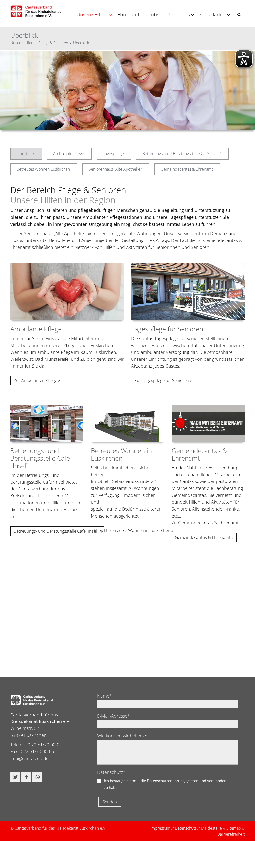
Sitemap (233, 828)
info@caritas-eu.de (29, 758)
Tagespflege (113, 153)
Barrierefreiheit (231, 834)
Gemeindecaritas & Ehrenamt (187, 169)
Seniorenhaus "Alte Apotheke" (115, 169)
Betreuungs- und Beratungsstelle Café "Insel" (181, 153)
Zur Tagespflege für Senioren (161, 380)
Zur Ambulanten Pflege (35, 380)
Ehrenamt (128, 14)
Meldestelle (211, 828)
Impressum (160, 828)
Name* (104, 696)
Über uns (179, 14)
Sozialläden (213, 14)
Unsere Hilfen (92, 14)
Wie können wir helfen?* (122, 736)
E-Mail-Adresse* (113, 716)
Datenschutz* (111, 772)
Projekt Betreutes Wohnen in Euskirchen (132, 530)
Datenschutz (185, 828)
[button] (239, 14)
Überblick (81, 42)
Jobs (154, 14)
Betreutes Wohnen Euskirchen (43, 169)
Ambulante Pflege (68, 153)
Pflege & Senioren (53, 42)
